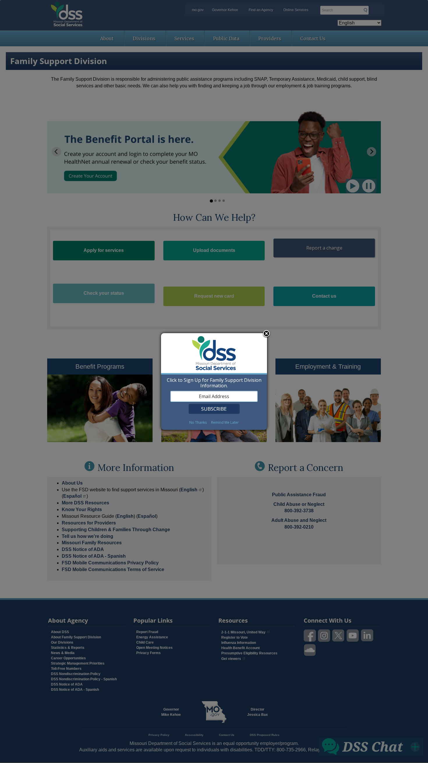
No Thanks (198, 422)
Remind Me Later (225, 422)
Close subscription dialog (266, 334)
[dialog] (214, 381)
